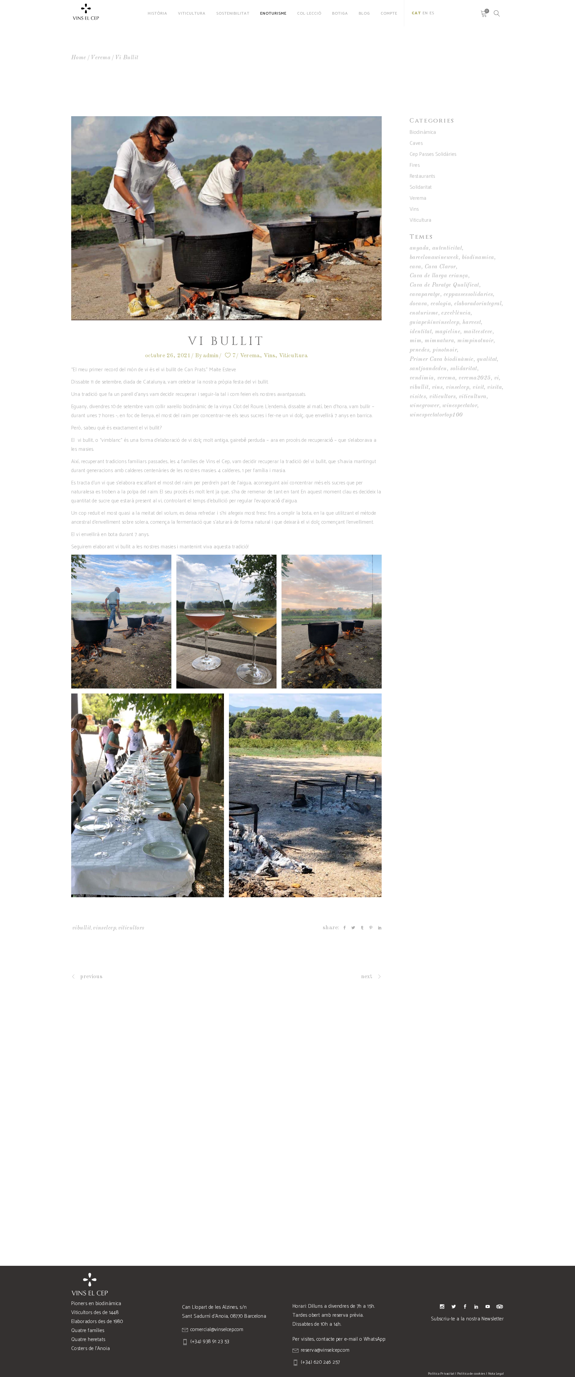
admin (211, 356)
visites (418, 397)
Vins (269, 356)
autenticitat (447, 248)
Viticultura (293, 356)
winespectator (459, 406)
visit (478, 387)
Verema (100, 58)
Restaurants (422, 176)
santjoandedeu (428, 369)
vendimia (422, 378)
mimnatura (439, 341)
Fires (415, 165)
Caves (416, 143)
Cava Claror (440, 267)
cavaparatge (425, 294)
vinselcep (104, 928)
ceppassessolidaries (468, 294)
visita (494, 387)
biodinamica (478, 257)
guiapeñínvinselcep (434, 322)
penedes (419, 350)
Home (78, 58)
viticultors (131, 928)
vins (437, 387)
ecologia (441, 304)
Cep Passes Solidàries (433, 154)
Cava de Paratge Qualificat (444, 285)
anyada (419, 248)
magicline (447, 332)
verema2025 (475, 378)
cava (415, 267)
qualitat (487, 359)
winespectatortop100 (436, 415)
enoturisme (424, 313)
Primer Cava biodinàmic (442, 359)
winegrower (424, 406)
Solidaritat (421, 187)
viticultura (472, 397)
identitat (421, 332)
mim (415, 341)
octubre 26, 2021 (168, 356)
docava (418, 304)
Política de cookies (471, 1373)
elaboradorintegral (477, 304)
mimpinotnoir (475, 341)
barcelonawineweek (434, 257)
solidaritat (463, 369)
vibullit (81, 928)
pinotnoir (445, 350)
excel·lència (456, 313)
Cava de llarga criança (439, 276)
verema (446, 378)
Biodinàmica (423, 132)
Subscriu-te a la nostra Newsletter (467, 1319)
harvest (472, 322)
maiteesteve (478, 332)
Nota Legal (496, 1373)
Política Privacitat (441, 1373)
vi (496, 378)
